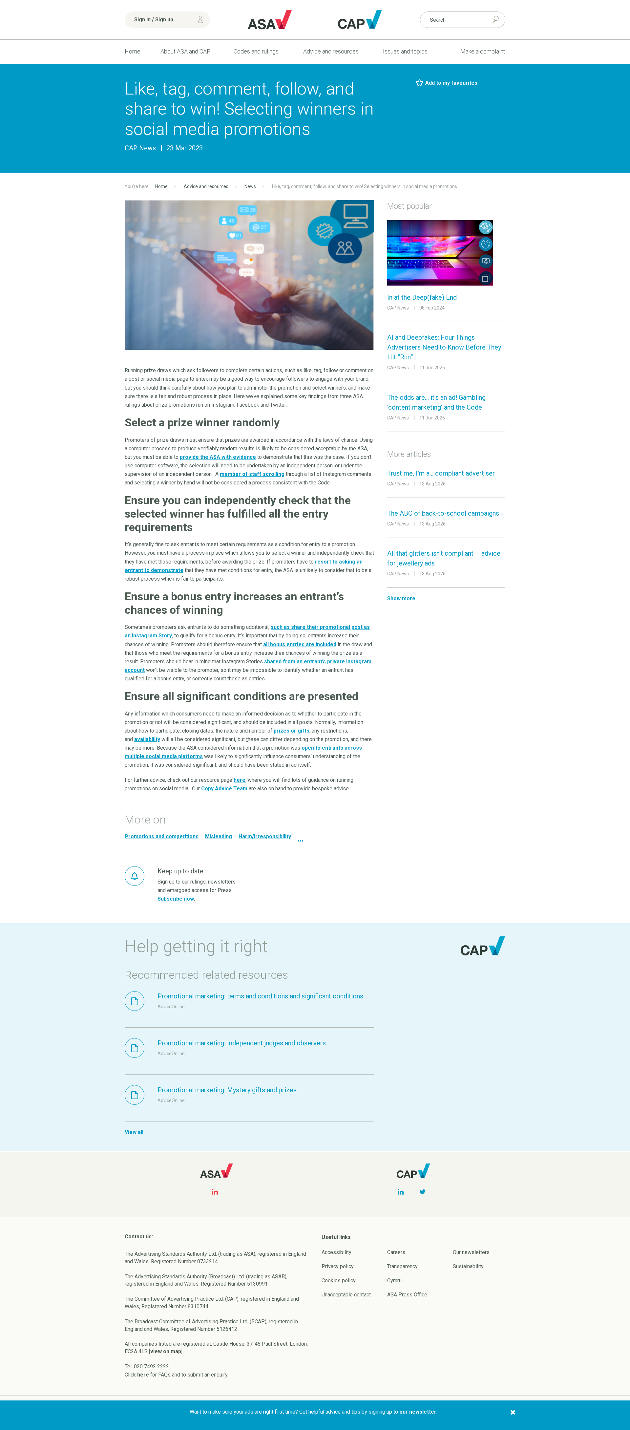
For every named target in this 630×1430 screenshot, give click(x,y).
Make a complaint (482, 51)
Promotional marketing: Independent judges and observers (242, 1043)
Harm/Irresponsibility (265, 836)
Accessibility (336, 1252)
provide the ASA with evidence (218, 457)
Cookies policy (339, 1280)
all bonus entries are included (299, 644)
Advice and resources (331, 51)
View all (134, 1132)
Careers (396, 1252)
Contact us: (139, 1236)
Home (132, 51)
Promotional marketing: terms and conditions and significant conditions (260, 996)
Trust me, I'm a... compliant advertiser (441, 473)
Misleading (218, 836)
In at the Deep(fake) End (422, 297)
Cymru (394, 1280)
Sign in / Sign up (153, 19)
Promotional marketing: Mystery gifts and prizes (227, 1090)
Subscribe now (176, 899)
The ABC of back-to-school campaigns (443, 513)
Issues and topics (405, 51)
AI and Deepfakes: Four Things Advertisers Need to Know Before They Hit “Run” (444, 347)
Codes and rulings (256, 51)
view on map (165, 1351)
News (250, 186)
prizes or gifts (291, 731)
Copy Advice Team (224, 788)
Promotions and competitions (162, 836)
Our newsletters (471, 1252)
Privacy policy (338, 1266)
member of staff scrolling (252, 474)
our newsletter (417, 1412)
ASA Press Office (407, 1294)
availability (147, 739)
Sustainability (468, 1266)
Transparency (402, 1266)
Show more (401, 598)
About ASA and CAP (185, 51)
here (239, 780)
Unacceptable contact (346, 1294)
